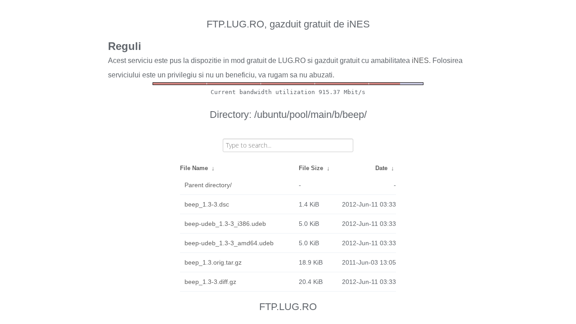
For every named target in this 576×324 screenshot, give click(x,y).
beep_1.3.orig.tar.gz (213, 262)
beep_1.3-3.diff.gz (210, 281)
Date (381, 168)
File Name (194, 168)
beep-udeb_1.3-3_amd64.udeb (229, 243)
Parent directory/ (208, 185)
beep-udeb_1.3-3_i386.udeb (225, 223)
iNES (420, 60)
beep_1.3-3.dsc (206, 204)
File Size (311, 168)
